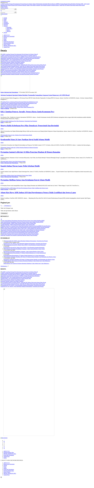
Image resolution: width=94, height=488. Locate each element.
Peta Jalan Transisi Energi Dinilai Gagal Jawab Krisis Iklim (14, 105)
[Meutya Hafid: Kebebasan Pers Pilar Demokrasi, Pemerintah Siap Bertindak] (19, 121)
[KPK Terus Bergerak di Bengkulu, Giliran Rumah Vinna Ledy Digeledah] (18, 70)
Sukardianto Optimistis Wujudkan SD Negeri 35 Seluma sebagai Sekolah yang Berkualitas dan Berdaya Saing (29, 259)
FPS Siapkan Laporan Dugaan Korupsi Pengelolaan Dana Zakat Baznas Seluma (19, 232)
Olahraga (6, 22)
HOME (5, 18)
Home (5, 39)
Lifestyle (6, 26)
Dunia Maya (9, 28)
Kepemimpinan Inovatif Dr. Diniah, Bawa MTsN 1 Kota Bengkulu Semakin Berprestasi (24, 247)
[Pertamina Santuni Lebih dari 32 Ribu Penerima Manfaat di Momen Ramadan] (19, 147)
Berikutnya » (8, 205)
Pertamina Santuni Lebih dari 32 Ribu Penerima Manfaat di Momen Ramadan (30, 152)
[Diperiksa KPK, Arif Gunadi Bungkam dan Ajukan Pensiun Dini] (16, 59)
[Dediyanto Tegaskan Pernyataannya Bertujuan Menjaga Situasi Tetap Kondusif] (19, 234)
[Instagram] (4, 443)
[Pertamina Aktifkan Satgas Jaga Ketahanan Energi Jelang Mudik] (16, 175)
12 (4, 205)
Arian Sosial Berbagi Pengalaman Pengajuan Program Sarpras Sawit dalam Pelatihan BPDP (22, 222)
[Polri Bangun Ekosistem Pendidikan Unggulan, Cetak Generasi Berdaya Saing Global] (24, 248)
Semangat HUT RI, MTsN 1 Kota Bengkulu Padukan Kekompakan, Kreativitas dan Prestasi (22, 68)
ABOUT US (7, 35)
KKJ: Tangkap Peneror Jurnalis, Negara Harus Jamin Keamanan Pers (27, 112)
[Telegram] (4, 448)
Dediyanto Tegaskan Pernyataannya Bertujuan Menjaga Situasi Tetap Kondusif (19, 235)
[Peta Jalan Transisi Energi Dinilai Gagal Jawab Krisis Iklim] (15, 104)
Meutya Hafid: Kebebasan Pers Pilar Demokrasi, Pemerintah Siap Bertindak (30, 126)
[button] (15, 9)
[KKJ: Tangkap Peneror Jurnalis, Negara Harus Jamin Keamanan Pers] (17, 107)
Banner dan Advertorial (9, 36)
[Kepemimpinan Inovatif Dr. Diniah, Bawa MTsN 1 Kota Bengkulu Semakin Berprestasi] (25, 245)
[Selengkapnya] (1, 219)
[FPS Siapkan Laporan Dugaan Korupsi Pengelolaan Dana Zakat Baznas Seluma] (20, 231)
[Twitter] (4, 441)
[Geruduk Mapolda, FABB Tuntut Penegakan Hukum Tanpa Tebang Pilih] (18, 223)
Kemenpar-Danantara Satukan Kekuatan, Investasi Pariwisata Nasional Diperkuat (19, 74)
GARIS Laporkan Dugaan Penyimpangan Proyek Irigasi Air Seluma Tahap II (19, 3)
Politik (5, 19)
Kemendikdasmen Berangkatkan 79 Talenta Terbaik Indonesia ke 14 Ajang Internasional (24, 255)
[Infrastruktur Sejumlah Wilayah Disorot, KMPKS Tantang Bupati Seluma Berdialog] (21, 57)
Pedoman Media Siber (9, 43)
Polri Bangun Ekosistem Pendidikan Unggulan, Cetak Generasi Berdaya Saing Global (23, 251)
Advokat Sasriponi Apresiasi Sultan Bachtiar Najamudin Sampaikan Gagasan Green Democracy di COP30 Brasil (35, 95)
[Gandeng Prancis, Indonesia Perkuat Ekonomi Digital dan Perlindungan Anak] (19, 101)
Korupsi (6, 189)
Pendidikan (6, 23)
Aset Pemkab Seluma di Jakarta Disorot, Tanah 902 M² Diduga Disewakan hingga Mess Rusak (62, 5)
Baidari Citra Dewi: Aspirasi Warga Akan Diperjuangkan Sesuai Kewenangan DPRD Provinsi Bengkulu (25, 227)
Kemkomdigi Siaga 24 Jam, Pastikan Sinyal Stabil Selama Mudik (25, 139)
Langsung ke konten (5, 1)
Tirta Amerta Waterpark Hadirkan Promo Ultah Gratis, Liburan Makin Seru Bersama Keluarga (22, 230)
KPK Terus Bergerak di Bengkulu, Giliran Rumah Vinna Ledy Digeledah (18, 71)
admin (2, 114)
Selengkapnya (4, 213)
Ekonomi (6, 24)
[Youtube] (4, 444)
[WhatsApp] (4, 445)
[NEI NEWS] (4, 6)
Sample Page (7, 47)
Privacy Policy (7, 44)
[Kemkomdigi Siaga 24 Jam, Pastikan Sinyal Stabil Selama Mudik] (16, 135)
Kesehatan (8, 27)
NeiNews (3, 7)
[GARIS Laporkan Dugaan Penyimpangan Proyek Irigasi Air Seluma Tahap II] (19, 54)
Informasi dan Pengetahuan (11, 92)
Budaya (8, 30)
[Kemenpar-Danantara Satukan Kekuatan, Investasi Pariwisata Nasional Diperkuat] (20, 72)
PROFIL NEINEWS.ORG (10, 45)
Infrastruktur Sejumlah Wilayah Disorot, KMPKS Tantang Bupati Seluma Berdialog (56, 3)
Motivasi (8, 31)
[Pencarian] (1, 11)
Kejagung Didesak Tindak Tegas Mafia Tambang (28, 5)
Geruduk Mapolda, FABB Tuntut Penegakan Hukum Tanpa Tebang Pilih (18, 224)
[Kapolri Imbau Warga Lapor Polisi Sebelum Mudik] (13, 161)
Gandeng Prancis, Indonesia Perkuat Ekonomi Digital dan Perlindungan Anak (19, 103)
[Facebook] (4, 440)
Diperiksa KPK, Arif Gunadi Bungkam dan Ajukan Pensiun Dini (16, 60)
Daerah (5, 32)
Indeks (6, 7)
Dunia (5, 20)
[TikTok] (4, 447)
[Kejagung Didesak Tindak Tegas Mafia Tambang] (13, 62)
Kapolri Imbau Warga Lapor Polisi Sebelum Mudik (20, 166)
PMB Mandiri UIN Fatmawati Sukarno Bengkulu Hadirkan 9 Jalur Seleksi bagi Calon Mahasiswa (26, 263)
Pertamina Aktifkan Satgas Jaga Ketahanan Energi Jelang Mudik (25, 180)
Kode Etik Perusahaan (9, 41)
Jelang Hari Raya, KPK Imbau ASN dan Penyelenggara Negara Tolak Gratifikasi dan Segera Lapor (38, 192)
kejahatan (6, 108)
